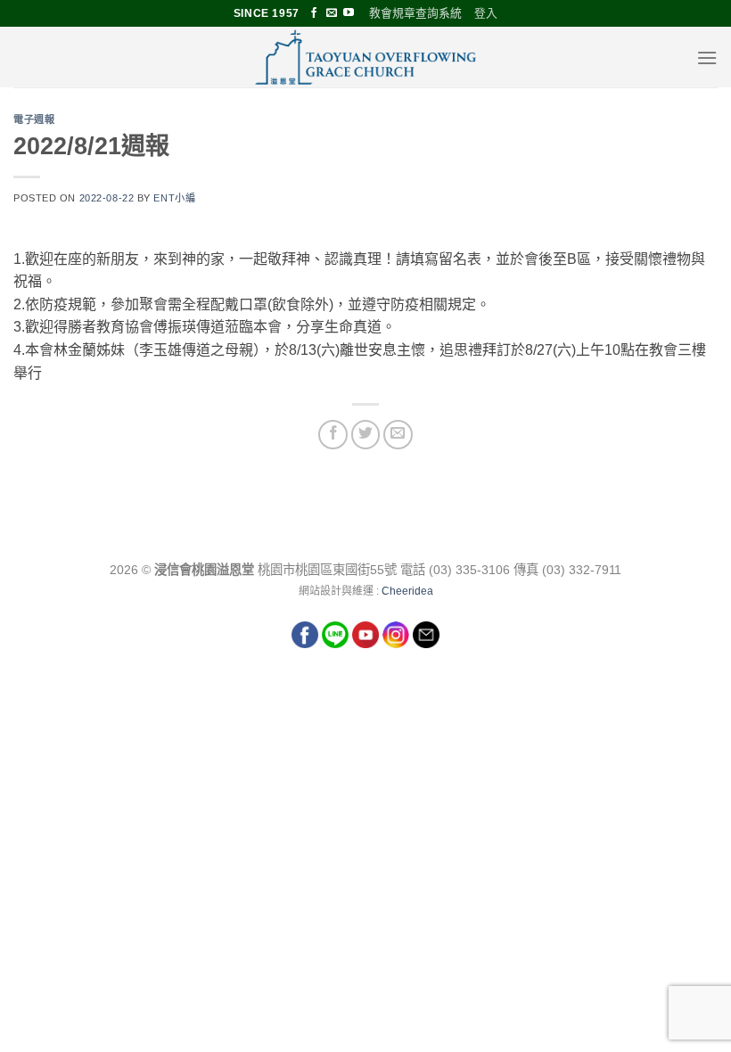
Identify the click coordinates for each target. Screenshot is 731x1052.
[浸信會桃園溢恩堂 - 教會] (365, 57)
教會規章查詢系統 (415, 13)
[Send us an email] (331, 13)
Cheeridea (407, 591)
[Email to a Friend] (398, 434)
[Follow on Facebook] (313, 13)
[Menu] (707, 57)
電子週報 (33, 119)
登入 (485, 13)
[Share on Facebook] (333, 434)
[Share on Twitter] (366, 434)
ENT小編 (174, 198)
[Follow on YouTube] (348, 13)
